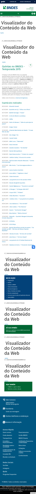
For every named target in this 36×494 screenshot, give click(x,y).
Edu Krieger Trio (13, 135)
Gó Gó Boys (12, 224)
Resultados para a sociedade (8, 446)
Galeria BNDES (11, 297)
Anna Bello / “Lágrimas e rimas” (18, 173)
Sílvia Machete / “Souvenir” (17, 195)
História (9, 282)
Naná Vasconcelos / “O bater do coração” (21, 154)
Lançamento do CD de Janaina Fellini (20, 179)
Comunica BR (13, 1)
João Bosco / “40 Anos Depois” (18, 237)
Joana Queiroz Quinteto (16, 170)
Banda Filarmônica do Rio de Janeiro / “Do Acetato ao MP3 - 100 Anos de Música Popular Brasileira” (18, 229)
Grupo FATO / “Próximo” (16, 192)
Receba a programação (13, 293)
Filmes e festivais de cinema (14, 291)
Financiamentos (24, 432)
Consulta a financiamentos (8, 441)
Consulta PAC (7, 454)
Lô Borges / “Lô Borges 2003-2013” (19, 189)
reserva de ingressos (22, 98)
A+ (31, 10)
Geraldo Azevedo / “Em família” (18, 148)
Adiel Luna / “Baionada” (16, 141)
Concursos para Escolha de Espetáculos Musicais (19, 295)
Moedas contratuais (9, 457)
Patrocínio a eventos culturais (14, 389)
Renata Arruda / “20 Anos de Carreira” (21, 234)
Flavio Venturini (14, 176)
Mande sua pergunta (12, 404)
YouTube (5, 465)
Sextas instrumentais (12, 286)
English (31, 7)
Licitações (22, 448)
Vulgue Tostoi (13, 127)
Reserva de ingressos (12, 289)
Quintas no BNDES (12, 284)
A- (32, 10)
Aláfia (11, 119)
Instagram (6, 468)
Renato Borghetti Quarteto (17, 183)
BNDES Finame (23, 438)
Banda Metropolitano (15, 151)
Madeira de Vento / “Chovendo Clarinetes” (21, 245)
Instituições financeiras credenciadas (26, 441)
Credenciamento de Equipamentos (9, 450)
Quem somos (7, 432)
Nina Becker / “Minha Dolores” (18, 213)
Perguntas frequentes (9, 474)
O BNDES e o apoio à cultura (14, 387)
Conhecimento (23, 455)
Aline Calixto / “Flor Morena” (18, 207)
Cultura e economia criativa (25, 452)
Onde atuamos (7, 435)
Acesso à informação (25, 1)
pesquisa (13, 331)
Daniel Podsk (13, 138)
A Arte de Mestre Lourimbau (17, 116)
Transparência (7, 438)
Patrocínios (22, 445)
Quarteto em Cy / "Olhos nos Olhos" (19, 109)
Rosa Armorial (13, 144)
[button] (2, 33)
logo (10, 7)
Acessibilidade (29, 9)
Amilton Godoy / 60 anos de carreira (20, 157)
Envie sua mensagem (12, 411)
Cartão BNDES (23, 435)
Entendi (33, 493)
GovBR (3, 2)
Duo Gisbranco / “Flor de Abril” (18, 203)
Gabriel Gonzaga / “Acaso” (16, 112)
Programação (11, 280)
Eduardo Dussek (14, 106)
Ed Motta (12, 221)
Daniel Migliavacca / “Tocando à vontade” (21, 186)
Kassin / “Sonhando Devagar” (18, 210)
